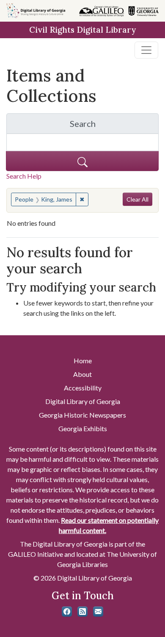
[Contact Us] (98, 611)
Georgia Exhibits (82, 428)
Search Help (23, 176)
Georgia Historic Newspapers (82, 415)
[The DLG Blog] (82, 611)
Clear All (137, 199)
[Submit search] (82, 161)
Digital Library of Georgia (82, 401)
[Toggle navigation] (146, 50)
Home (83, 360)
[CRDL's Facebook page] (67, 611)
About (82, 374)
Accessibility (83, 388)
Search (114, 125)
